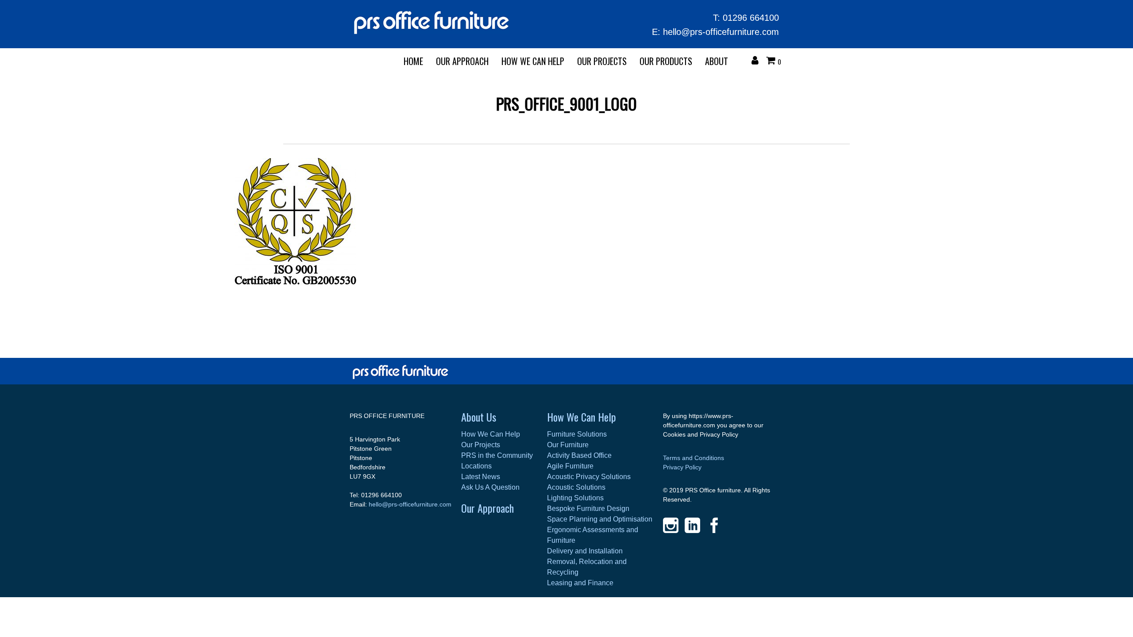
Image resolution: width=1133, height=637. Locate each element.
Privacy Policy (682, 467)
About (716, 61)
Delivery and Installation (585, 551)
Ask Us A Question (490, 487)
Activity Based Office (579, 455)
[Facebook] (714, 525)
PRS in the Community (497, 455)
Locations (476, 466)
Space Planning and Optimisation (599, 519)
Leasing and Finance (580, 583)
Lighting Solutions (575, 498)
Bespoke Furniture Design (588, 508)
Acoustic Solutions (576, 487)
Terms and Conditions (693, 457)
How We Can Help (532, 61)
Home (413, 61)
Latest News (480, 476)
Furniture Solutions (577, 434)
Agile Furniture (570, 466)
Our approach (462, 61)
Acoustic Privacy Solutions (589, 476)
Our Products (666, 61)
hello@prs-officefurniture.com (721, 32)
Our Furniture (568, 445)
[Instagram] (670, 525)
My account (757, 61)
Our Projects (602, 61)
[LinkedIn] (692, 525)
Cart (772, 61)
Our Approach (487, 508)
